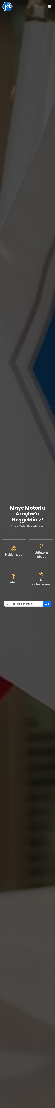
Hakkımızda (13, 554)
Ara (47, 603)
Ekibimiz (14, 582)
